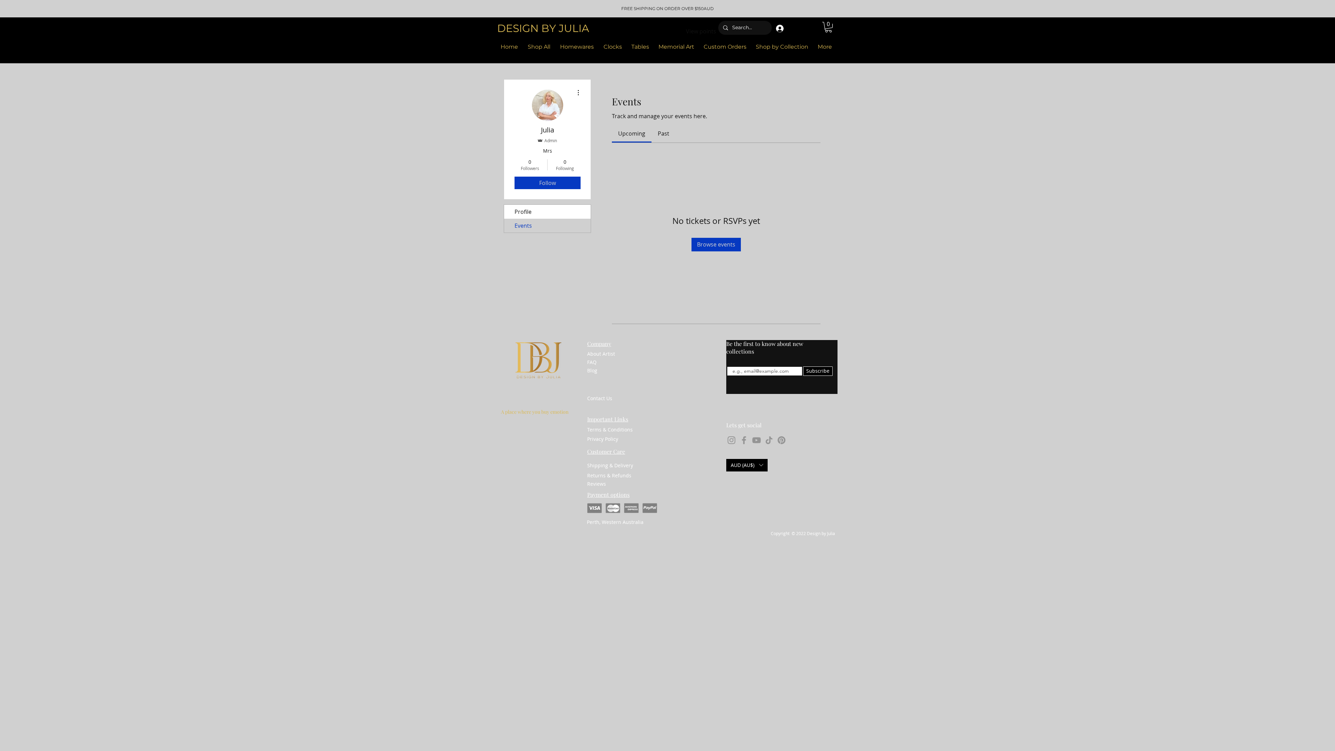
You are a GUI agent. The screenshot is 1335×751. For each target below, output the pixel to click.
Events (523, 225)
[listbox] (747, 465)
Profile (523, 212)
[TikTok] (769, 440)
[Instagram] (731, 440)
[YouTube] (756, 440)
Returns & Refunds (609, 475)
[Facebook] (744, 440)
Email (733, 360)
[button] (828, 27)
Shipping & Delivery (610, 465)
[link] (631, 133)
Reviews (596, 484)
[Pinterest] (781, 440)
